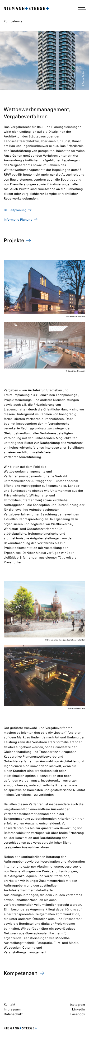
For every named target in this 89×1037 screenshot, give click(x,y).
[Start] (20, 1028)
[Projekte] (29, 239)
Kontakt (9, 1004)
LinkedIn (78, 1009)
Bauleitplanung (15, 210)
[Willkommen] (26, 9)
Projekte (14, 240)
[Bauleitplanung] (30, 209)
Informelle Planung (18, 219)
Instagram (77, 1004)
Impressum (12, 1009)
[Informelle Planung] (35, 219)
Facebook (77, 1014)
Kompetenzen (20, 973)
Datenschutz (13, 1014)
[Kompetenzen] (42, 972)
